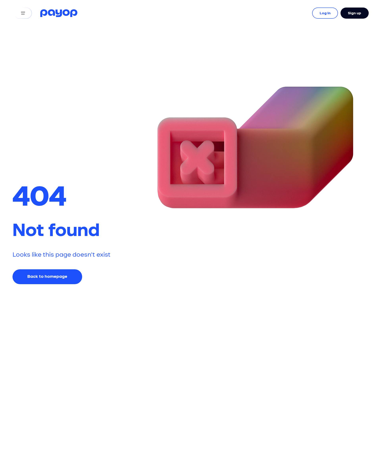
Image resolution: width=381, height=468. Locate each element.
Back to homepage (47, 276)
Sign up (354, 13)
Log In (325, 13)
